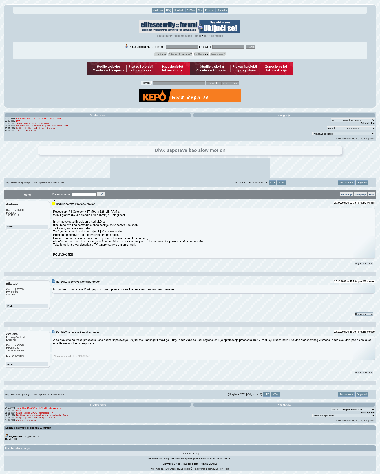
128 (366, 138)
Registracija (160, 54)
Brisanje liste (368, 123)
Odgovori (362, 182)
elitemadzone (183, 35)
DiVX (18, 121)
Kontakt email (190, 453)
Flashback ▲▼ (201, 54)
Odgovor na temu (364, 263)
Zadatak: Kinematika (26, 130)
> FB (272, 182)
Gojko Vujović (190, 458)
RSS (206, 35)
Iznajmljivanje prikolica (217, 468)
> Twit (281, 182)
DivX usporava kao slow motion (48, 182)
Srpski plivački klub (179, 468)
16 (353, 138)
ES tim (227, 458)
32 (357, 138)
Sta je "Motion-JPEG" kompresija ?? (34, 123)
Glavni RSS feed (171, 464)
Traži (101, 194)
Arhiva (204, 464)
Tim (200, 10)
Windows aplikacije (20, 182)
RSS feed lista (190, 464)
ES (215, 464)
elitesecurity (165, 35)
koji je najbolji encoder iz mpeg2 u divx (35, 128)
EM (212, 464)
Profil (10, 226)
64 (361, 138)
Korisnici (209, 10)
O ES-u (191, 10)
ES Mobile (217, 35)
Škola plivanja (197, 468)
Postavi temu (346, 182)
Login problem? (218, 54)
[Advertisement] (190, 168)
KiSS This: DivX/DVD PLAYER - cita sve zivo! (39, 118)
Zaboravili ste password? (180, 54)
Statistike (222, 10)
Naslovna (158, 10)
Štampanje (360, 194)
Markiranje (346, 194)
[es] (7, 182)
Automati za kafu (160, 468)
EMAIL (198, 35)
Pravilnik (178, 10)
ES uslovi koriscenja (159, 458)
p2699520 (33, 436)
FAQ (168, 10)
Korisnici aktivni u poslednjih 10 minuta (28, 427)
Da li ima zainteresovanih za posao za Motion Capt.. (42, 125)
